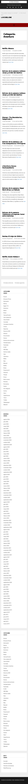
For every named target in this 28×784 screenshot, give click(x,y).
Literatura (6, 356)
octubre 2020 (7, 580)
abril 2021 (6, 566)
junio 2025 (6, 451)
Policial (5, 374)
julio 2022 (6, 532)
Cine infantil (6, 319)
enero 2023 (6, 518)
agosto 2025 (7, 447)
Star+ (5, 393)
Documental (6, 335)
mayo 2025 (6, 454)
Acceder (6, 761)
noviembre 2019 (8, 605)
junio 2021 (6, 561)
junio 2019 (6, 616)
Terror (5, 397)
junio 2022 (6, 534)
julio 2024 (6, 476)
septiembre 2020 (8, 582)
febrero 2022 (7, 543)
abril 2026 (6, 428)
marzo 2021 (6, 568)
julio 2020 (6, 587)
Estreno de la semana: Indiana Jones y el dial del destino (13, 72)
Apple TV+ (6, 306)
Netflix (5, 365)
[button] (7, 7)
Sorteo (5, 391)
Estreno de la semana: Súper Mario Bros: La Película (13, 189)
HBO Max (6, 349)
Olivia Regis (5, 259)
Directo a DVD (7, 331)
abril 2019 (6, 621)
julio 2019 (6, 614)
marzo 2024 (6, 486)
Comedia (6, 322)
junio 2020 (6, 589)
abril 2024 (6, 483)
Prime (5, 377)
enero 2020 (6, 600)
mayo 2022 (6, 536)
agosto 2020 (7, 584)
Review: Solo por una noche (14, 5)
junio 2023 (6, 506)
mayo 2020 (6, 591)
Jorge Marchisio (6, 50)
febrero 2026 (7, 433)
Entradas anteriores (8, 282)
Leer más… (11, 62)
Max (5, 361)
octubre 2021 (7, 552)
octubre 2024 (7, 470)
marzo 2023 (6, 513)
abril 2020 (6, 594)
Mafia (5, 358)
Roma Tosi (5, 97)
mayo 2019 (6, 619)
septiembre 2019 (8, 610)
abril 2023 (6, 511)
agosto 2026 (7, 419)
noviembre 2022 (8, 522)
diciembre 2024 (7, 465)
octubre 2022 (7, 525)
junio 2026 (6, 424)
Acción (5, 296)
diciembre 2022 (7, 520)
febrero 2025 (7, 460)
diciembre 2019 (7, 603)
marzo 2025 (6, 458)
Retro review (7, 379)
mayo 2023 (6, 509)
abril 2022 (6, 538)
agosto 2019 (7, 612)
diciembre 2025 (7, 437)
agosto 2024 (7, 474)
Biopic (5, 312)
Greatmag (17, 780)
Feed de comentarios (9, 765)
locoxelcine (6, 17)
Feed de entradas (8, 763)
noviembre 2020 (8, 577)
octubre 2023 (7, 497)
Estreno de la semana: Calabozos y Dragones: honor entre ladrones (13, 214)
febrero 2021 (7, 571)
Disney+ (5, 333)
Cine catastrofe (7, 317)
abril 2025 (6, 456)
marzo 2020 (6, 596)
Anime (5, 303)
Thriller (5, 400)
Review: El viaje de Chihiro (12, 236)
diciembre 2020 (7, 575)
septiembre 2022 (8, 527)
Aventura (6, 308)
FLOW (5, 347)
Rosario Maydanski (7, 145)
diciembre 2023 (7, 493)
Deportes (6, 329)
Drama (5, 338)
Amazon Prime (7, 299)
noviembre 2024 (8, 467)
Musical (5, 363)
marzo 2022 (6, 541)
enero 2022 (6, 545)
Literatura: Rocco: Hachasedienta (9, 167)
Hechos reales (7, 352)
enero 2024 (6, 490)
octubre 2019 (7, 607)
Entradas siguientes (19, 282)
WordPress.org (7, 768)
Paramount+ (7, 370)
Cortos (5, 326)
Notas (5, 368)
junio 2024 (6, 479)
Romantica (6, 384)
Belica (5, 310)
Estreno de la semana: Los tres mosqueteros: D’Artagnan (14, 142)
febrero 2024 (7, 488)
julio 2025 (6, 449)
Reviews (6, 381)
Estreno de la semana (9, 340)
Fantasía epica (7, 342)
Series (5, 386)
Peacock (6, 372)
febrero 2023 (7, 515)
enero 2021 (6, 573)
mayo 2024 (6, 481)
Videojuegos (7, 402)
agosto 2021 (7, 557)
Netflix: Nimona (8, 48)
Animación (6, 301)
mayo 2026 (6, 426)
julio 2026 (6, 421)
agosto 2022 (7, 529)
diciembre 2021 (7, 548)
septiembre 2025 (8, 444)
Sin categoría (7, 388)
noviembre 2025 (8, 440)
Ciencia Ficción (7, 315)
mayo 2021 (6, 564)
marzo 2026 (6, 431)
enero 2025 (6, 463)
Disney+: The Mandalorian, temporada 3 (12, 118)
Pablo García (5, 192)
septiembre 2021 (8, 555)
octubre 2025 (7, 442)
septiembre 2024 (8, 472)
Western (6, 404)
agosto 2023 (7, 502)
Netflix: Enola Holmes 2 (10, 257)
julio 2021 (6, 559)
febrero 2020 (7, 598)
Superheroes (7, 395)
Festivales (6, 345)
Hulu (5, 354)
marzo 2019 (6, 623)
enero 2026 (6, 435)
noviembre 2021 (8, 550)
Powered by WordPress (6, 780)
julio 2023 (6, 504)
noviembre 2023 (8, 495)
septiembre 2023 (8, 499)
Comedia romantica (8, 324)
